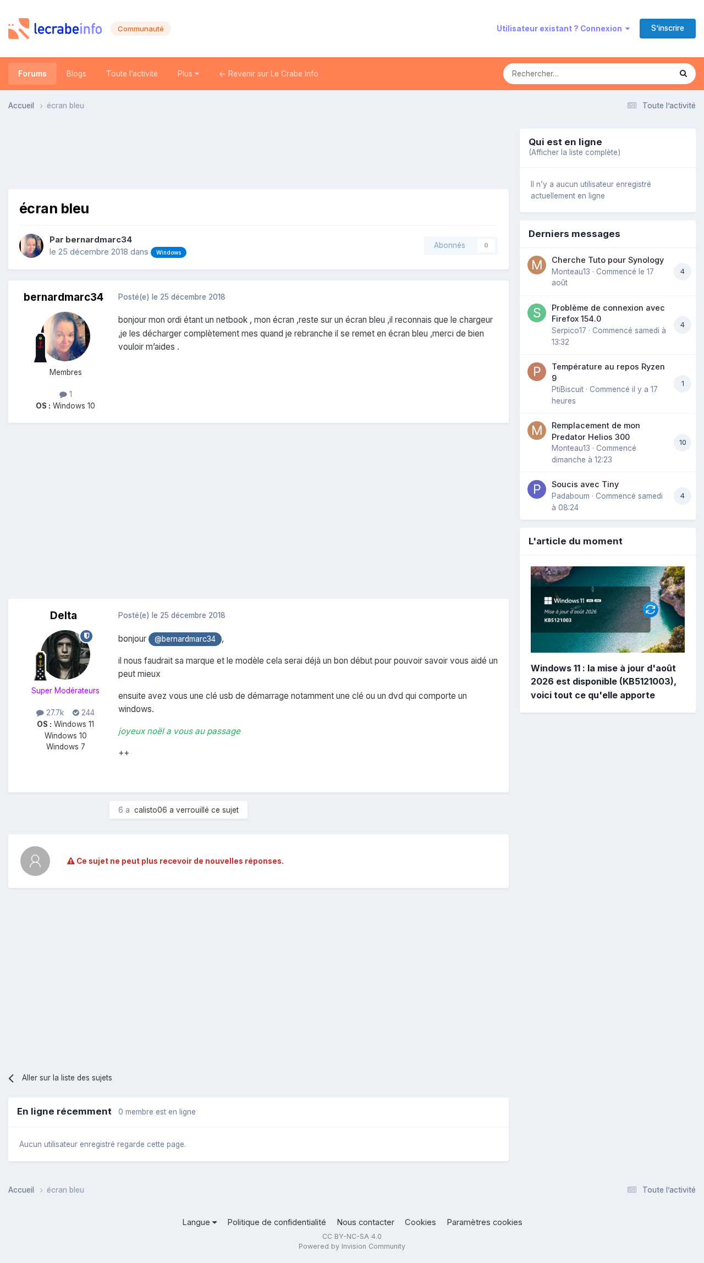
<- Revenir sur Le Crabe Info (268, 73)
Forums (32, 73)
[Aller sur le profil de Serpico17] (536, 313)
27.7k (54, 712)
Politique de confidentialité (276, 1222)
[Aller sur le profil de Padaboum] (536, 489)
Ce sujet (642, 73)
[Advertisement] (258, 153)
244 (87, 712)
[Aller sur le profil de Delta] (65, 655)
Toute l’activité (132, 73)
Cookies (420, 1222)
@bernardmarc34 (185, 639)
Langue (197, 1222)
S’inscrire (667, 28)
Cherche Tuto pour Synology (608, 259)
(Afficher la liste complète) (574, 152)
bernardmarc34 (98, 240)
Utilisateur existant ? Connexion (561, 28)
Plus (186, 73)
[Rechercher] (683, 73)
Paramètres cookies (484, 1222)
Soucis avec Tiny (585, 484)
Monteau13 (571, 271)
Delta (63, 615)
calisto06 (150, 810)
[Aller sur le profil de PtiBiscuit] (536, 371)
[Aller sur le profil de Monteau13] (536, 265)
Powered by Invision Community (352, 1246)
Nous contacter (365, 1222)
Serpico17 (569, 330)
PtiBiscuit (568, 389)
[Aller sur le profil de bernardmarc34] (31, 246)
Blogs (76, 73)
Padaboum (571, 496)
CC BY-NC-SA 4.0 (352, 1236)
